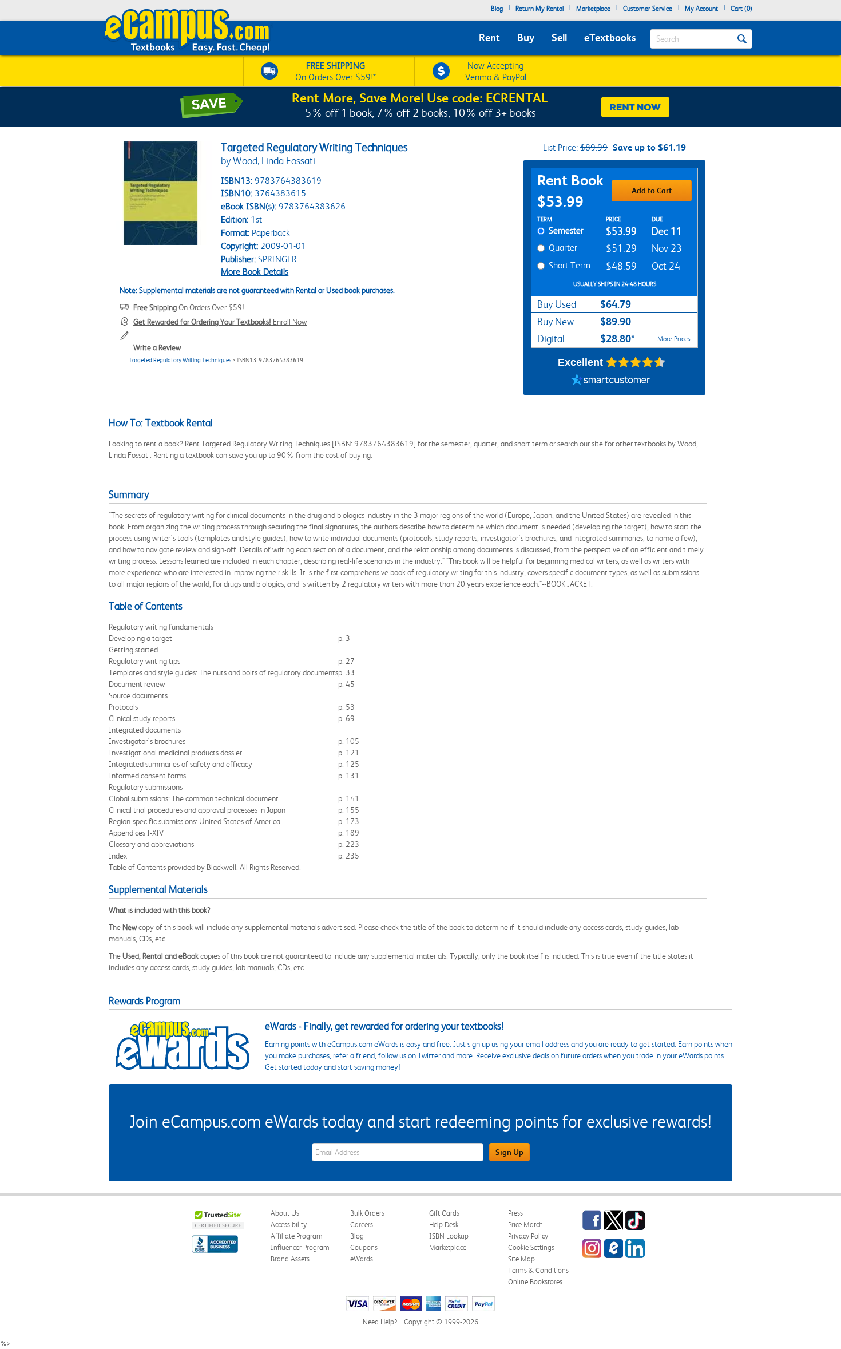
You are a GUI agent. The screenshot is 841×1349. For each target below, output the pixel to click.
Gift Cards (444, 1213)
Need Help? (380, 1322)
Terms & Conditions (538, 1270)
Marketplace (593, 9)
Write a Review (157, 347)
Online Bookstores (535, 1281)
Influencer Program (300, 1247)
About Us (285, 1213)
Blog (497, 9)
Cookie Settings (531, 1247)
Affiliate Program (297, 1236)
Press (515, 1213)
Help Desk (443, 1224)
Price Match (525, 1224)
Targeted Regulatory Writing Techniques (180, 360)
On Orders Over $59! (188, 307)
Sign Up (509, 1152)
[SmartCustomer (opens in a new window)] (610, 380)
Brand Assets (290, 1259)
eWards (361, 1259)
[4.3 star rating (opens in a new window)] (636, 362)
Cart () (741, 9)
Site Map (521, 1259)
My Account (701, 9)
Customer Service (647, 9)
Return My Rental (539, 9)
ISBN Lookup (449, 1236)
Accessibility (289, 1224)
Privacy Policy (528, 1236)
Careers (361, 1224)
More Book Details (254, 271)
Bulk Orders (367, 1213)
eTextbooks (610, 37)
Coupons (364, 1247)
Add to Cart (652, 190)
